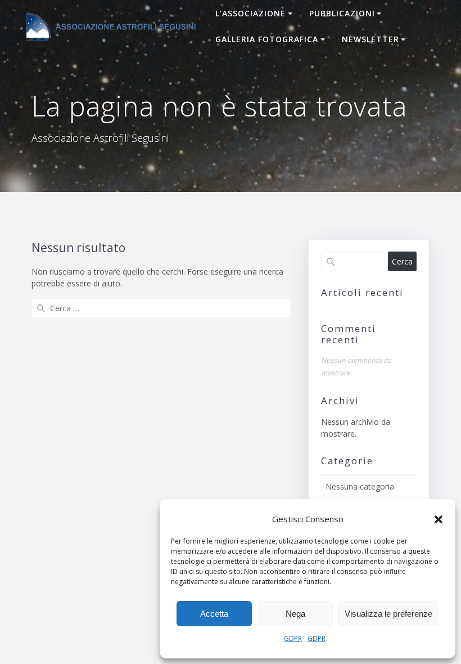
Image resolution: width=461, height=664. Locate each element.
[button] (438, 519)
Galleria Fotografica (266, 39)
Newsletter (370, 39)
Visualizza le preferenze (388, 613)
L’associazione (250, 13)
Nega (295, 613)
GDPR (293, 638)
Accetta (214, 613)
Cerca (402, 261)
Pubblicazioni (342, 13)
